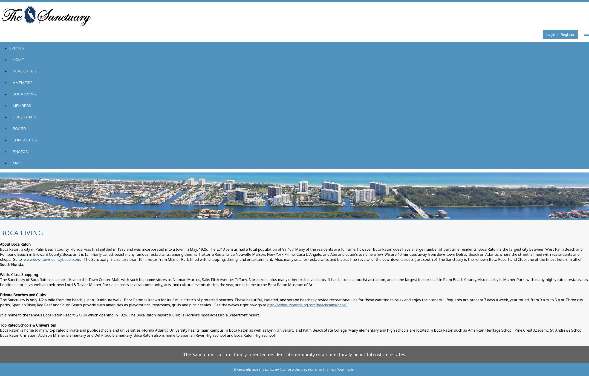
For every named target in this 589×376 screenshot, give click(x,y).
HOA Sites (315, 369)
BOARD (19, 128)
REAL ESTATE (25, 71)
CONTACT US (25, 140)
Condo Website (292, 369)
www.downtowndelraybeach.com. (52, 259)
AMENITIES (23, 82)
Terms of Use (334, 369)
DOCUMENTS (25, 117)
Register (567, 34)
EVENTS (16, 48)
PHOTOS (20, 151)
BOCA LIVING (24, 94)
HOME (18, 59)
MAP (17, 163)
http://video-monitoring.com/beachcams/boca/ (307, 304)
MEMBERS (22, 105)
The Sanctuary (269, 369)
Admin (351, 369)
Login (550, 34)
